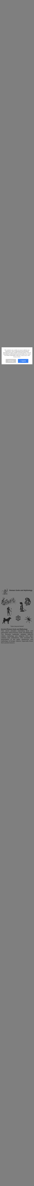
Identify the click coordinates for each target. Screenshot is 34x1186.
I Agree (23, 361)
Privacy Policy (16, 356)
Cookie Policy (23, 355)
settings (11, 361)
